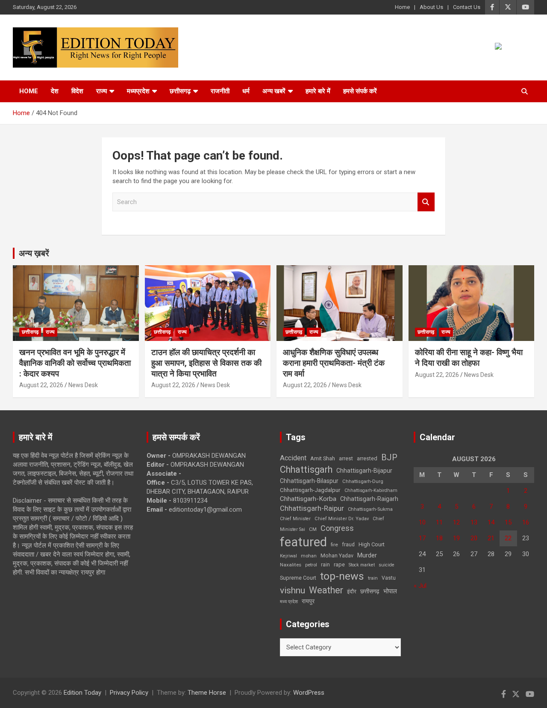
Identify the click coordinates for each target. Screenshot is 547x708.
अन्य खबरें (273, 91)
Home (402, 7)
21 (491, 538)
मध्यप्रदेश (138, 91)
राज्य (101, 91)
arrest (346, 459)
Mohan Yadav (337, 556)
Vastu (389, 578)
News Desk (83, 385)
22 (508, 538)
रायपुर (308, 601)
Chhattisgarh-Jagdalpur (310, 489)
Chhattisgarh (306, 469)
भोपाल (390, 591)
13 (474, 522)
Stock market (362, 565)
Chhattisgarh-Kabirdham (370, 490)
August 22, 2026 (41, 385)
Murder (367, 555)
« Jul (420, 586)
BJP (389, 457)
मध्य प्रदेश (289, 601)
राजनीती (220, 91)
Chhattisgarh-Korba (308, 499)
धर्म (246, 91)
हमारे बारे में (318, 91)
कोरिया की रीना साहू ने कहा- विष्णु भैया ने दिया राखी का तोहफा (469, 357)
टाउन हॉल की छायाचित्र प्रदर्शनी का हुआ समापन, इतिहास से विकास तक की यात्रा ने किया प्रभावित (206, 362)
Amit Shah (322, 458)
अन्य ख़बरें (34, 253)
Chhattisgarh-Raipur (312, 508)
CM (313, 529)
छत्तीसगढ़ (369, 591)
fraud (348, 545)
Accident (293, 458)
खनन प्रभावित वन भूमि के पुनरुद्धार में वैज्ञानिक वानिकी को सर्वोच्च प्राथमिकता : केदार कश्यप (75, 362)
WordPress (308, 692)
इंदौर (351, 591)
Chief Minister (295, 518)
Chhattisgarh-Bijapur (364, 470)
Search (426, 202)
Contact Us (466, 7)
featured (303, 542)
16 (525, 522)
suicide (386, 565)
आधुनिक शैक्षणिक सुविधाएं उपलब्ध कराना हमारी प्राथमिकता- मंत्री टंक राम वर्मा (334, 362)
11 (439, 522)
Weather (326, 590)
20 (474, 538)
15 (508, 522)
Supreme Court (298, 578)
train (373, 578)
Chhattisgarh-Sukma (370, 509)
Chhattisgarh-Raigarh (369, 498)
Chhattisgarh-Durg (362, 481)
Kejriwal (288, 556)
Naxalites (290, 565)
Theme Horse (207, 692)
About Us (431, 7)
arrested (367, 458)
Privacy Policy (129, 692)
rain (325, 565)
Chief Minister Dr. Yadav (342, 518)
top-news (342, 576)
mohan (309, 556)
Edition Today (82, 692)
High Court (372, 544)
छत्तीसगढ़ (180, 91)
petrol (311, 565)
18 (439, 538)
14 (491, 522)
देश (55, 91)
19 (456, 538)
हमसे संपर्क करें (360, 91)
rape (339, 564)
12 (456, 522)
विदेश (77, 91)
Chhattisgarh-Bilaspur (309, 480)
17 (422, 538)
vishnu (292, 590)
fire (334, 545)
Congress (337, 528)
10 (422, 522)
